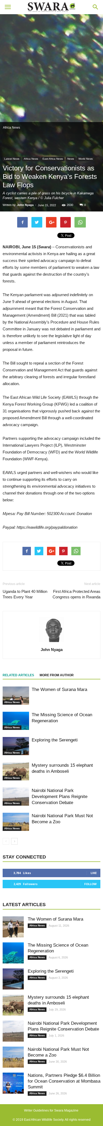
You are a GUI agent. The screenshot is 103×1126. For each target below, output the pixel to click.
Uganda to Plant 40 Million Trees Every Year (25, 594)
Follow (90, 884)
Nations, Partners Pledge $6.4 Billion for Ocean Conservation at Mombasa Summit (64, 1081)
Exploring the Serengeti (55, 740)
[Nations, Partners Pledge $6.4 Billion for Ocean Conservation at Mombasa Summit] (13, 1083)
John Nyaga (25, 204)
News (70, 158)
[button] (95, 7)
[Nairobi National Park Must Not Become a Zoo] (16, 822)
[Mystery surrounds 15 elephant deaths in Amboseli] (16, 771)
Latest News (11, 158)
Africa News (31, 158)
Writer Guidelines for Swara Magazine (51, 1110)
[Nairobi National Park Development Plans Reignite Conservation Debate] (16, 796)
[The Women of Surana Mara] (16, 695)
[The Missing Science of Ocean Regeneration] (16, 721)
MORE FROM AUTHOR (57, 675)
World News (85, 158)
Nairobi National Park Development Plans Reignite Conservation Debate (59, 796)
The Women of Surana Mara (59, 689)
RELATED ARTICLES (18, 675)
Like (94, 873)
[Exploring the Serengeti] (16, 746)
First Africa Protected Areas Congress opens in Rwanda (76, 594)
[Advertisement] (51, 68)
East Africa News (53, 158)
